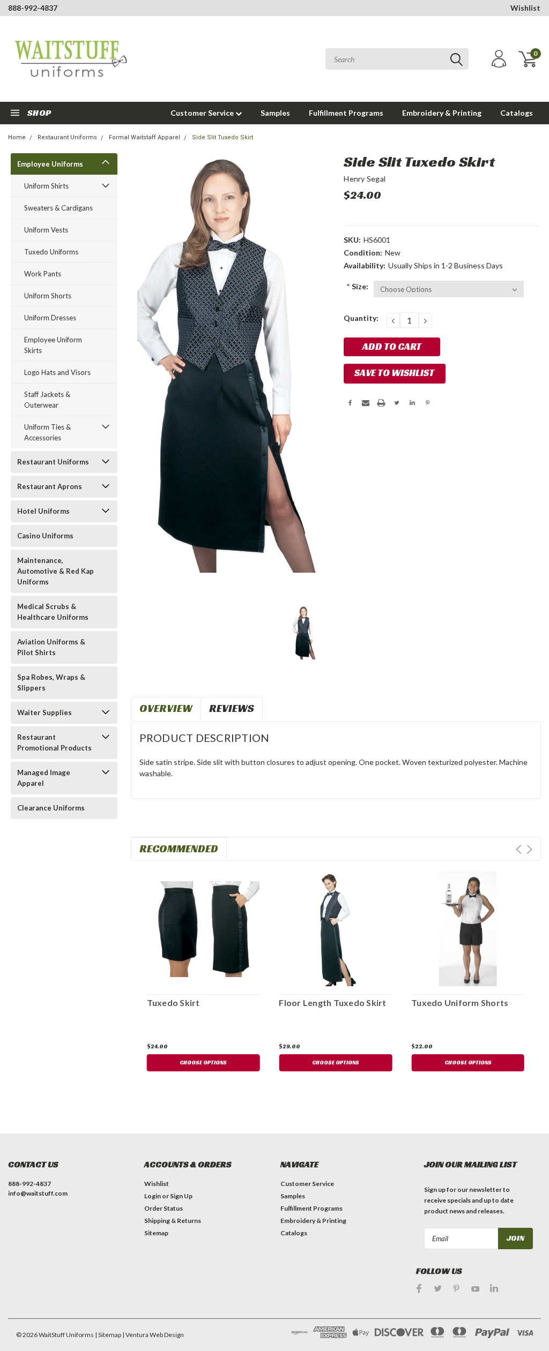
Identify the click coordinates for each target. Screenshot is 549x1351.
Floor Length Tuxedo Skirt (332, 1002)
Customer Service (202, 112)
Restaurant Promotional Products (54, 742)
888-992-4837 (32, 7)
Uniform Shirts (46, 186)
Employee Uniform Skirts (53, 345)
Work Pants (42, 273)
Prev (518, 849)
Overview (165, 708)
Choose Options (203, 1062)
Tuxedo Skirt (173, 1002)
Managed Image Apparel (43, 777)
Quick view (203, 927)
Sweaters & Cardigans (58, 208)
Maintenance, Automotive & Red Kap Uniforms (55, 571)
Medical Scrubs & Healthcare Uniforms (52, 611)
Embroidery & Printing (441, 112)
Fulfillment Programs (346, 112)
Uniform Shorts (47, 295)
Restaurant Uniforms (67, 137)
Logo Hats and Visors (57, 372)
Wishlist (525, 7)
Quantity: (361, 317)
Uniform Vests (46, 230)
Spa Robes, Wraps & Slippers (51, 682)
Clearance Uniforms (51, 808)
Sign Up (181, 1196)
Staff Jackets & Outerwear (47, 399)
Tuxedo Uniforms (51, 251)
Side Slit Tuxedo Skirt (222, 137)
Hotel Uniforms (43, 511)
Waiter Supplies (44, 712)
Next (529, 849)
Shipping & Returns (172, 1221)
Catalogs (516, 112)
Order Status (163, 1208)
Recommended (178, 848)
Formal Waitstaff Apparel (144, 137)
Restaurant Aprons (49, 486)
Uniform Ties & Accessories (47, 432)
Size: (357, 286)
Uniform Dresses (50, 317)
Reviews (231, 708)
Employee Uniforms (50, 164)
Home (17, 137)
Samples (275, 112)
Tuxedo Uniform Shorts (459, 1002)
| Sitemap (108, 1335)
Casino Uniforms (45, 535)
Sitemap (156, 1233)
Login (152, 1196)
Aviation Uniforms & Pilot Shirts (51, 647)
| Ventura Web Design (153, 1335)
